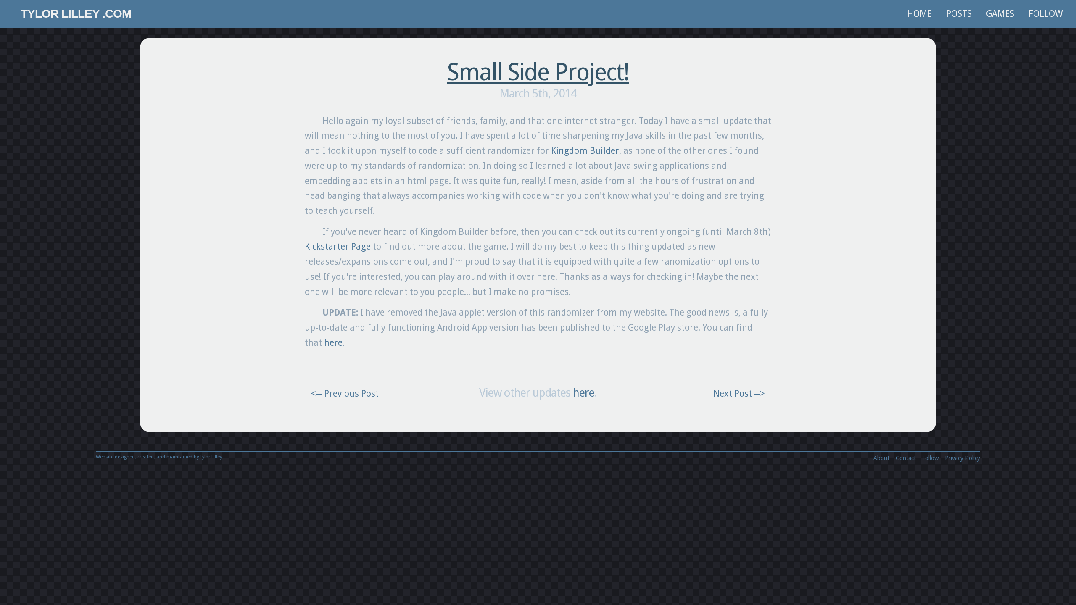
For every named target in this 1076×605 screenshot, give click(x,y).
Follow (1046, 13)
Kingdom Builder (585, 150)
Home (919, 13)
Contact (906, 458)
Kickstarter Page (338, 246)
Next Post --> (739, 393)
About (881, 458)
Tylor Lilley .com (76, 13)
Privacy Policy (962, 458)
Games (1000, 13)
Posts (959, 13)
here (333, 342)
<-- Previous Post (345, 393)
